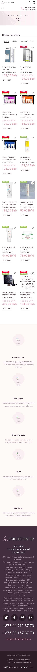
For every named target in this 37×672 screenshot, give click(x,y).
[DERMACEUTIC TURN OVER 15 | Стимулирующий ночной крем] (9, 55)
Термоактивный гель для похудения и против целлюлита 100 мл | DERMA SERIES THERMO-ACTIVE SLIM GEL (9, 250)
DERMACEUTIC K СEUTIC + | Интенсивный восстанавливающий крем (27, 69)
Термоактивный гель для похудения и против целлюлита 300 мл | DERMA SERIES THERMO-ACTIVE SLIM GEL (27, 250)
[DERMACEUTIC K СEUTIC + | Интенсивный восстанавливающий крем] (27, 55)
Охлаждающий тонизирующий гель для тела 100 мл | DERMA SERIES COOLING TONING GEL (27, 204)
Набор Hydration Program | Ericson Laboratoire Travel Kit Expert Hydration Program (9, 159)
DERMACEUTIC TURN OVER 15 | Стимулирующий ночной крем (9, 69)
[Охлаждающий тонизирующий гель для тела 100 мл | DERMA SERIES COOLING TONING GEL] (27, 190)
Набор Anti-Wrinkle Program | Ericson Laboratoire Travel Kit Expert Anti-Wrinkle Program (9, 114)
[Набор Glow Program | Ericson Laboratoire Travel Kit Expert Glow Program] (27, 100)
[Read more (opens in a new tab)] (34, 2)
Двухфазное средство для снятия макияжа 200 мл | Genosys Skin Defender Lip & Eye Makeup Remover (27, 159)
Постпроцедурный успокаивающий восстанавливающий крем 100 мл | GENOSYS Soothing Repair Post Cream (9, 204)
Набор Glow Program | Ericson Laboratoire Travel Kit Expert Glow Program (27, 114)
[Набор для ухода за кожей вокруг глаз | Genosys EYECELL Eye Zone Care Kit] (9, 280)
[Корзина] (30, 2)
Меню (2, 8)
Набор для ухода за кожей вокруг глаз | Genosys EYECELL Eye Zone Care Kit (9, 295)
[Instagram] (30, 617)
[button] (7, 80)
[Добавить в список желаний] (14, 47)
